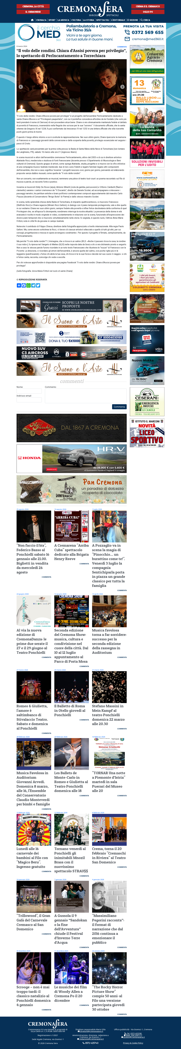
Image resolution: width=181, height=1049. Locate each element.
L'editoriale (118, 20)
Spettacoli (102, 20)
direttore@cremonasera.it (91, 1031)
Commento (50, 387)
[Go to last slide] (21, 87)
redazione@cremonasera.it (91, 1039)
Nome (20, 387)
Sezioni (133, 20)
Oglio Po (148, 11)
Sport (52, 20)
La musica (63, 20)
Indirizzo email (24, 395)
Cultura (76, 20)
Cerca (146, 20)
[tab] (70, 112)
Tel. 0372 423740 (134, 1033)
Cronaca (41, 20)
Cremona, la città (33, 6)
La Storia (88, 20)
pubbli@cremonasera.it (134, 1037)
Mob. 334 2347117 (133, 1035)
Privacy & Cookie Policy (133, 1043)
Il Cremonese (33, 11)
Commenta (119, 406)
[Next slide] (122, 87)
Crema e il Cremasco (148, 6)
